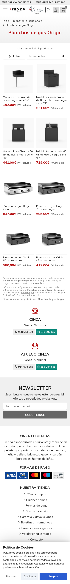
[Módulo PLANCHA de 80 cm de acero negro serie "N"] (18, 133)
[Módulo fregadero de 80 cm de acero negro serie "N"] (51, 133)
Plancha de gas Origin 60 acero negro (16, 259)
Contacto (36, 539)
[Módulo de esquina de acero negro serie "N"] (18, 78)
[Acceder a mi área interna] (56, 10)
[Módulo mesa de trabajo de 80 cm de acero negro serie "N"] (51, 78)
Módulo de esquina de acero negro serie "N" (16, 98)
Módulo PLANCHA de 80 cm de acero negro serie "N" (18, 154)
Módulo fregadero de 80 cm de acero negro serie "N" (51, 154)
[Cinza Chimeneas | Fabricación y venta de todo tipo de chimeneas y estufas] (17, 9)
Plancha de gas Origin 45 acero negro (49, 259)
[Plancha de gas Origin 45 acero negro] (51, 239)
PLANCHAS (9, 295)
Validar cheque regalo (36, 534)
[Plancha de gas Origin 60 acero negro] (18, 239)
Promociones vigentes (36, 528)
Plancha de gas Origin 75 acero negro (49, 207)
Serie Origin (27, 292)
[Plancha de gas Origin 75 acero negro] (51, 187)
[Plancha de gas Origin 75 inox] (18, 187)
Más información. (29, 567)
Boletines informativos (36, 522)
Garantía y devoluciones (36, 517)
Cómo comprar (36, 494)
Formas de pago (36, 505)
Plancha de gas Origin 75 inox (16, 207)
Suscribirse (35, 415)
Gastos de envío (37, 511)
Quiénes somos (36, 500)
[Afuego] (35, 10)
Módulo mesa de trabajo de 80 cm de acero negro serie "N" (51, 100)
